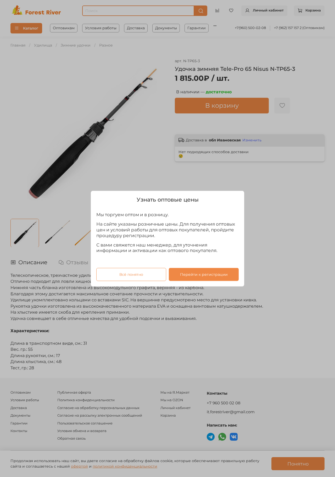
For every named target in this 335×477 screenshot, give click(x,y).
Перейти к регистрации (204, 274)
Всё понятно (131, 274)
